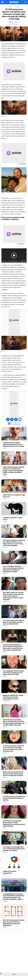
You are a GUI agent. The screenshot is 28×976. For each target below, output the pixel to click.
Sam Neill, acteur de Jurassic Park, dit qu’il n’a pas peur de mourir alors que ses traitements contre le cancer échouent (13, 596)
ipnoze (14, 2)
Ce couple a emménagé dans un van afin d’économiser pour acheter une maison (14, 848)
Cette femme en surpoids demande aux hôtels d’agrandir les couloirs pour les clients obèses (14, 823)
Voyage (5, 547)
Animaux (5, 801)
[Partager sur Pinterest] (16, 419)
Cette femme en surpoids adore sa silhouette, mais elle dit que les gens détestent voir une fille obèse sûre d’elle (14, 722)
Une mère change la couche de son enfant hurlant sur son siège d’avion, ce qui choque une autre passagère (14, 542)
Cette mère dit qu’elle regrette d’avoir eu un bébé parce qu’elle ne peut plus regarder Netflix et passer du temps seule (13, 470)
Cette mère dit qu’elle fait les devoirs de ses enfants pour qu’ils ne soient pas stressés (13, 773)
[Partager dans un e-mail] (20, 419)
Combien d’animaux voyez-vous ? (13, 518)
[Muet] (22, 261)
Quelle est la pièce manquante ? (9, 872)
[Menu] (2, 2)
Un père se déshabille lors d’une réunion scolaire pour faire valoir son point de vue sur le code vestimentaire (13, 647)
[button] (14, 255)
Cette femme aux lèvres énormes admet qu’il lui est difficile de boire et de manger (13, 444)
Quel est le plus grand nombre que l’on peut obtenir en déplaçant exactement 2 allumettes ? (13, 922)
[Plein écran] (24, 261)
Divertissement (6, 601)
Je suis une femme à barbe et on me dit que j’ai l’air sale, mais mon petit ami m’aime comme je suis (13, 748)
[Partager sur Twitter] (12, 419)
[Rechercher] (25, 2)
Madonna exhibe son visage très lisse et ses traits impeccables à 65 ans (13, 697)
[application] (14, 255)
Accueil (11, 6)
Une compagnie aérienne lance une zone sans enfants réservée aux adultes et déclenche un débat (13, 568)
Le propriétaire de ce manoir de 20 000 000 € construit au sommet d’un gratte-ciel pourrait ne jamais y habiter (13, 896)
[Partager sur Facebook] (8, 419)
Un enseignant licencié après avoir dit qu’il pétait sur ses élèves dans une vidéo (13, 672)
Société (17, 6)
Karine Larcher (15, 22)
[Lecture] (3, 261)
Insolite (5, 448)
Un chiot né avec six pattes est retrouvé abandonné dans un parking (14, 798)
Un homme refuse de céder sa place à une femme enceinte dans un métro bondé (13, 622)
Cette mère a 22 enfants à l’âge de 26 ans (14, 496)
